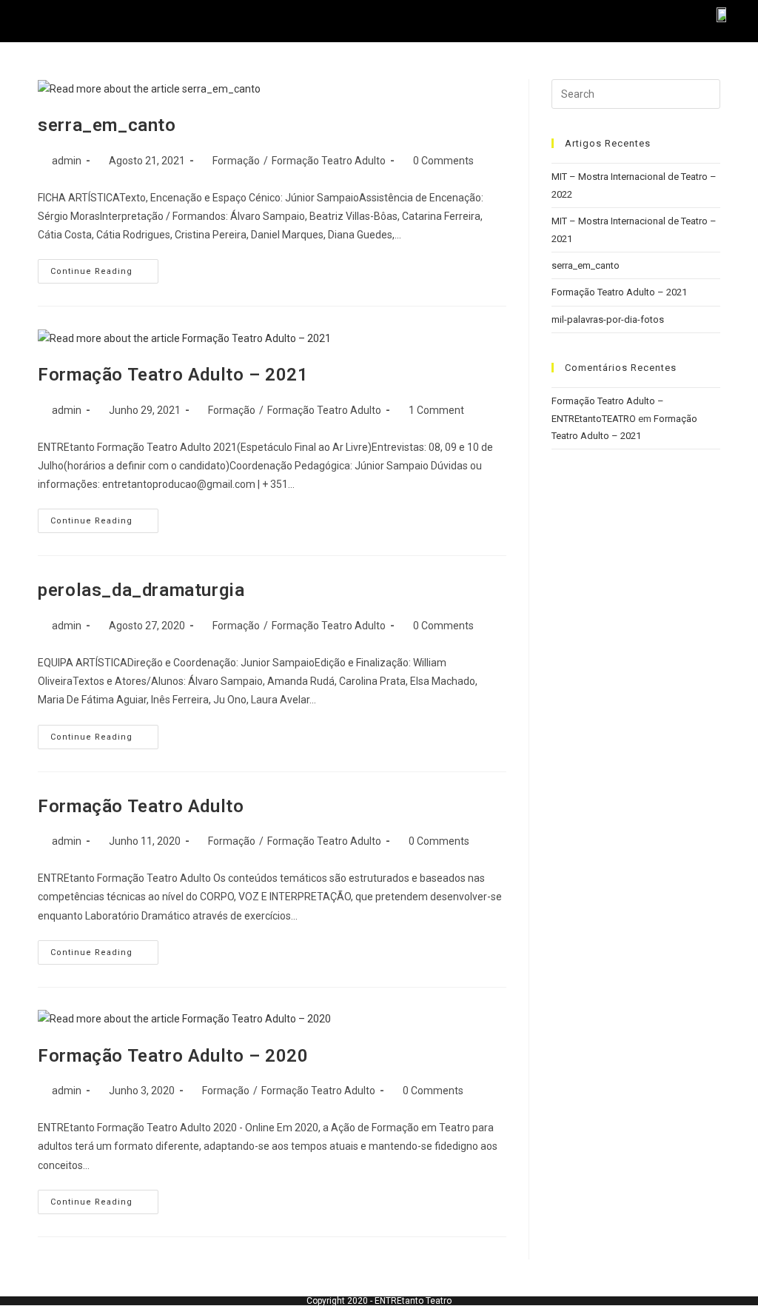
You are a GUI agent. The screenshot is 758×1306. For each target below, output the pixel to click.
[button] (64, 21)
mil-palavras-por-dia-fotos (607, 319)
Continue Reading (104, 267)
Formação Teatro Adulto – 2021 (173, 374)
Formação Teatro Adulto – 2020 (173, 1055)
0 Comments (443, 161)
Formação (236, 161)
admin (66, 161)
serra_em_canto (106, 125)
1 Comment (436, 410)
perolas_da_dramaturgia (141, 590)
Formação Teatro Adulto (329, 161)
